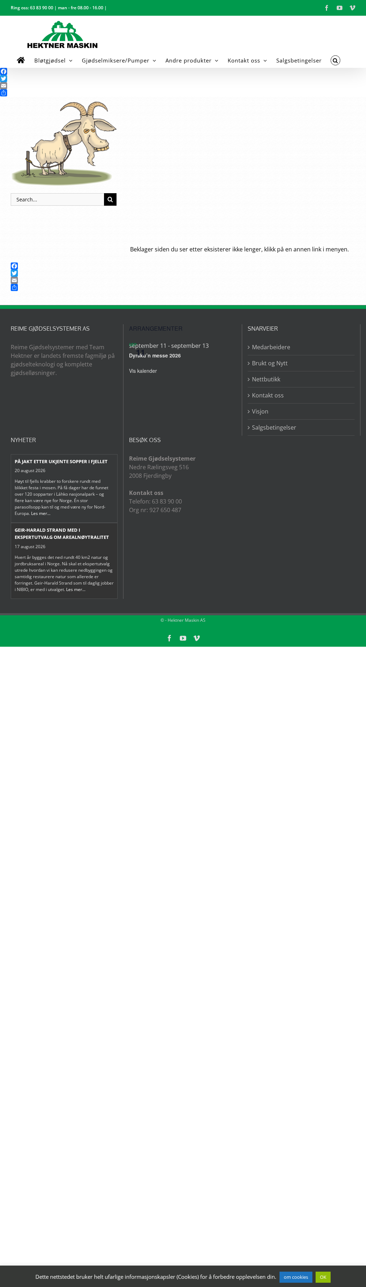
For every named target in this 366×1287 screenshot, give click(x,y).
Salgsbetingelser (274, 427)
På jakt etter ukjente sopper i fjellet (61, 461)
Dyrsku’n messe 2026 (155, 355)
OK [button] (323, 1277)
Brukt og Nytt (270, 363)
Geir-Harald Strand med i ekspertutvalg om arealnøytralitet (62, 533)
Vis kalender (143, 370)
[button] (336, 60)
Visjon (260, 411)
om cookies (296, 1277)
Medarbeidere (271, 347)
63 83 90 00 (41, 8)
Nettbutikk (266, 379)
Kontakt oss (268, 395)
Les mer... (40, 513)
